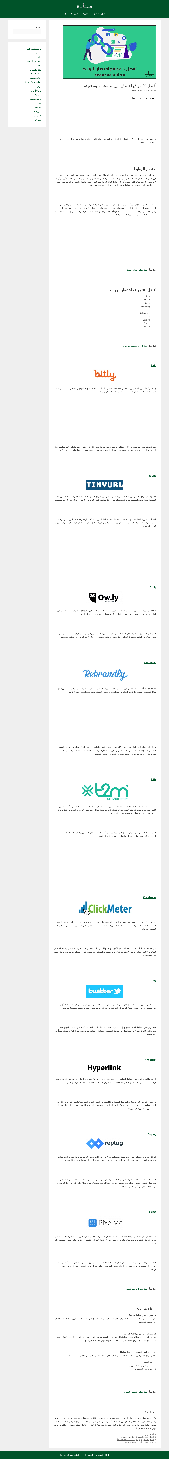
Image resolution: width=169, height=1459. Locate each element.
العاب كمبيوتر (35, 78)
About (85, 14)
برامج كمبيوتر (35, 99)
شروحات (37, 111)
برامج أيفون (36, 90)
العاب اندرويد (35, 69)
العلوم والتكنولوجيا (33, 82)
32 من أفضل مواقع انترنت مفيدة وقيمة (139, 1442)
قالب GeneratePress (69, 1455)
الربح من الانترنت (33, 61)
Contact (74, 14)
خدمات (128, 1437)
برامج (38, 86)
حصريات (37, 107)
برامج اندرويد (35, 94)
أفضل (151, 1437)
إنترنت (146, 1437)
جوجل (38, 103)
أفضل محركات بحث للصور (137, 1289)
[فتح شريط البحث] (65, 14)
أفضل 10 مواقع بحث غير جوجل (135, 346)
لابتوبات (37, 120)
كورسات (37, 115)
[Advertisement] (105, 119)
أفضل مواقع (149, 1435)
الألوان (38, 57)
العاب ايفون (36, 73)
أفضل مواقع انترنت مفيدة (137, 270)
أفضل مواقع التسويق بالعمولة (136, 1392)
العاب (38, 65)
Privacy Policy (99, 14)
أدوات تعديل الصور (33, 48)
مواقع (123, 1437)
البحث (38, 27)
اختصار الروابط (137, 1437)
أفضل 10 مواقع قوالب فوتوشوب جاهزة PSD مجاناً (135, 1440)
